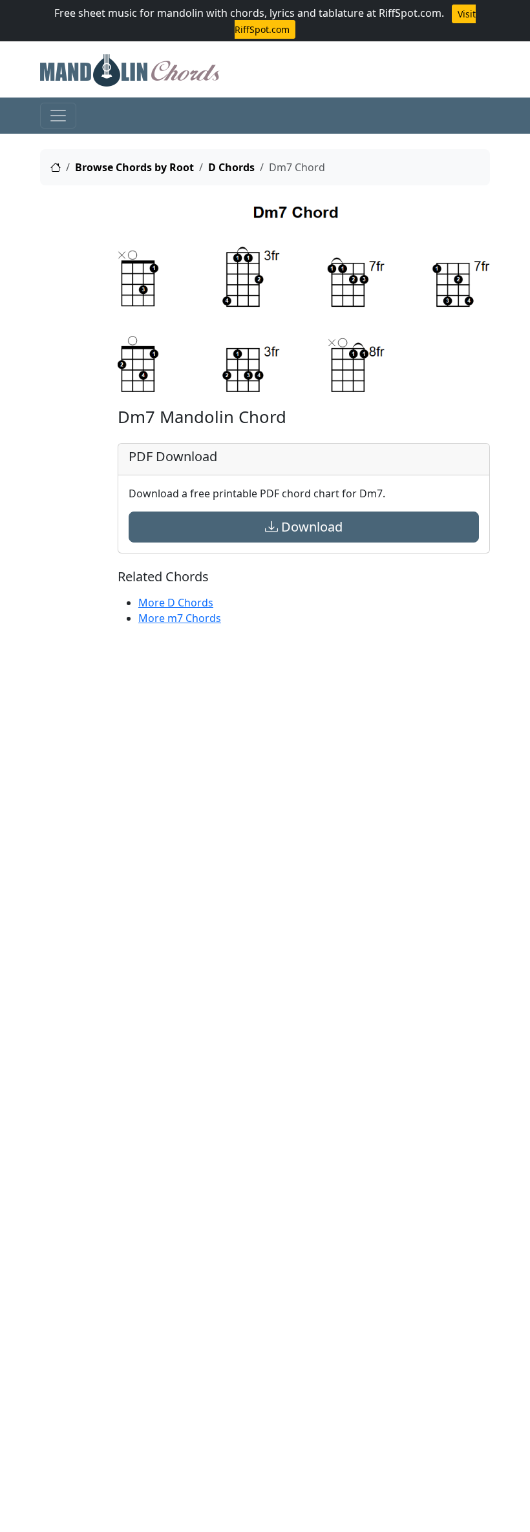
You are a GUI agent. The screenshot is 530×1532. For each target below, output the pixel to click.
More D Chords (175, 602)
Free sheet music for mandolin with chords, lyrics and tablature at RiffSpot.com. (249, 13)
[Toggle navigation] (58, 116)
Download (310, 526)
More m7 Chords (179, 618)
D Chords (231, 167)
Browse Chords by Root (134, 167)
